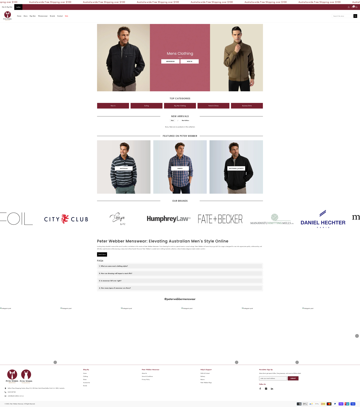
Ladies (18, 7)
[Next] (357, 336)
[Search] (344, 16)
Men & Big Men (7, 7)
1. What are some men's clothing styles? (113, 266)
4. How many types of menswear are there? (115, 288)
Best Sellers (185, 120)
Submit (293, 378)
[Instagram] (266, 388)
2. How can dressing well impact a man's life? (115, 273)
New (172, 120)
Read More (102, 254)
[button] (29, 336)
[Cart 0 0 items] (352, 7)
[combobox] (342, 16)
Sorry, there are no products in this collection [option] (180, 127)
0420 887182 (12, 392)
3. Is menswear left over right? (110, 281)
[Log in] (349, 7)
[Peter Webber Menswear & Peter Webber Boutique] (70, 219)
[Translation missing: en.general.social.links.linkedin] (272, 388)
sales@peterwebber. (13, 396)
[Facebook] (260, 388)
